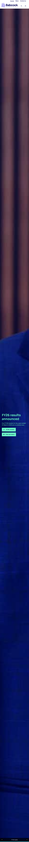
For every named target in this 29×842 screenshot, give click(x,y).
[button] (21, 6)
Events (12, 1)
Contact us (23, 1)
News (17, 1)
